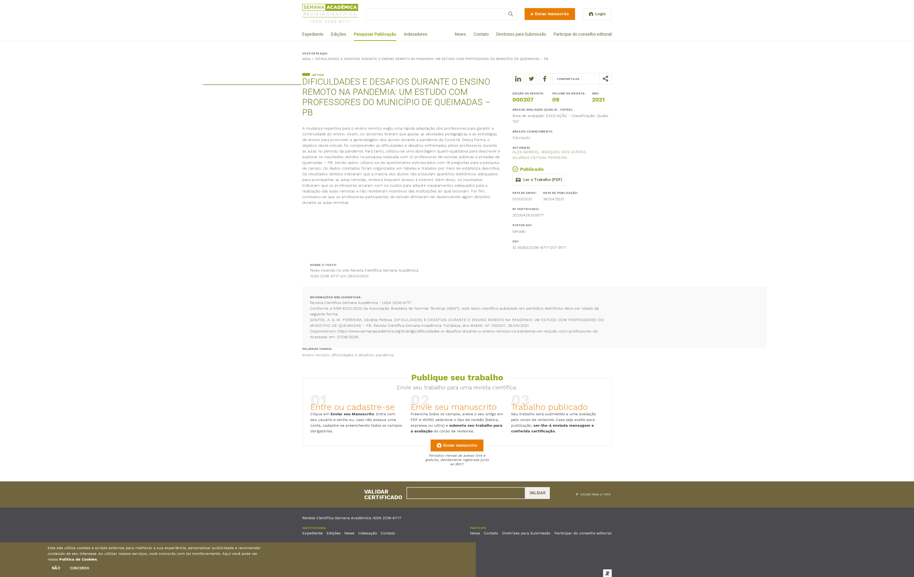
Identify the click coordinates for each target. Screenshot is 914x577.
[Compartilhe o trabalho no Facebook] (545, 78)
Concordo (79, 568)
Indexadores (415, 34)
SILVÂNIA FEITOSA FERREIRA (539, 157)
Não (56, 568)
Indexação (367, 533)
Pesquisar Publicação (375, 34)
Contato (481, 34)
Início (306, 59)
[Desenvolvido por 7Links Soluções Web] (607, 573)
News (460, 34)
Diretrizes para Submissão (521, 34)
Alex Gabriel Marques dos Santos (549, 152)
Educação (521, 137)
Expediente (312, 34)
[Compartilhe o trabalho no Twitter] (531, 78)
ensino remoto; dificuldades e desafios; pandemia (347, 355)
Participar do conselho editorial (583, 34)
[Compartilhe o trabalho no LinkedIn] (518, 78)
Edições (338, 34)
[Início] (330, 14)
